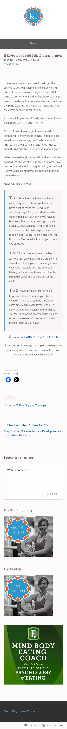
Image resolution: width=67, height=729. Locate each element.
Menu (33, 43)
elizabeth (12, 64)
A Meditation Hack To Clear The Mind (28, 425)
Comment (52, 493)
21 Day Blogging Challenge (30, 405)
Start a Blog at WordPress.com (21, 711)
